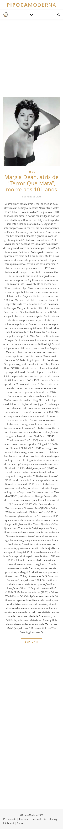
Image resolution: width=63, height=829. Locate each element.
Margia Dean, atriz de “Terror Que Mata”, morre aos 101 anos (31, 183)
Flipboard (8, 823)
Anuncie (21, 823)
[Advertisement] (31, 58)
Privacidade (9, 819)
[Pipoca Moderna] (5, 14)
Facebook (36, 819)
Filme (31, 171)
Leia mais (31, 641)
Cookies (23, 819)
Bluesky (53, 819)
